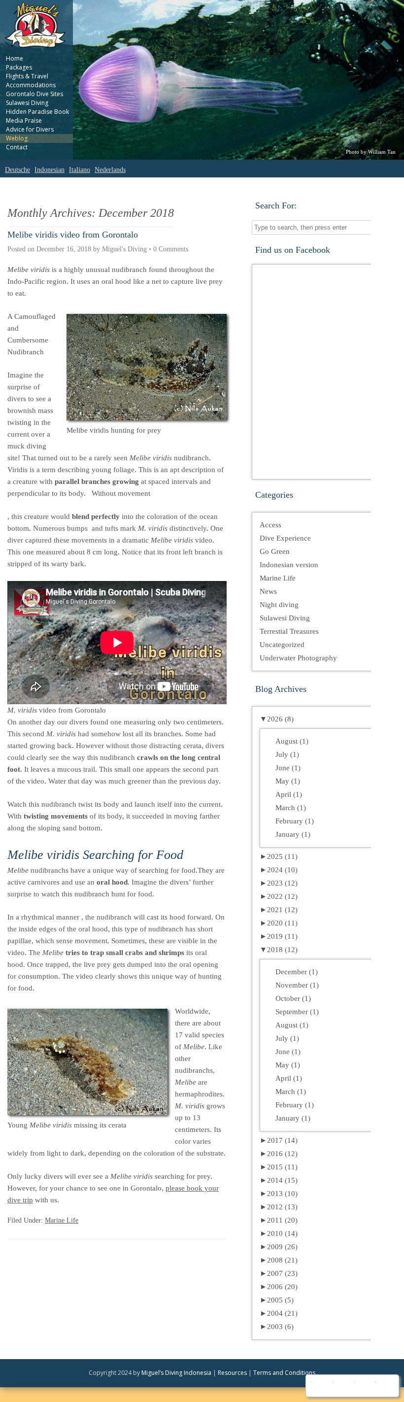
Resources (232, 1372)
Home (14, 58)
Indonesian (49, 169)
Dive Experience (285, 538)
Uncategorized (282, 645)
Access (270, 525)
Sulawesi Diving (27, 103)
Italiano (79, 169)
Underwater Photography (298, 658)
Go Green (275, 551)
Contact (17, 147)
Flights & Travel (27, 76)
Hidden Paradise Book (37, 111)
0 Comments (170, 249)
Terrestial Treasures (289, 631)
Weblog (17, 138)
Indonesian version (289, 565)
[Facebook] (320, 1386)
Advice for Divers (30, 129)
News (268, 591)
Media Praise (24, 120)
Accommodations (31, 85)
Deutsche (17, 169)
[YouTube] (341, 1386)
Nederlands (110, 169)
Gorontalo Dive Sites (34, 94)
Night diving (279, 605)
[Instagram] (362, 1386)
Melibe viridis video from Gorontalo (72, 234)
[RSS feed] (384, 1386)
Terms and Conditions (284, 1372)
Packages (19, 67)
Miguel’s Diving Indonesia (176, 1372)
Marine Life (61, 1220)
